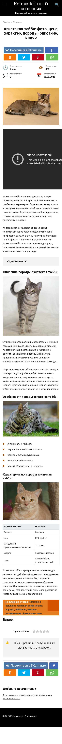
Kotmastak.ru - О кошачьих (31, 6)
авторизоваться (11, 698)
